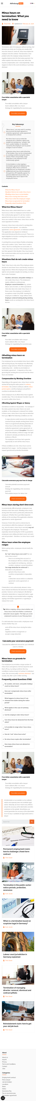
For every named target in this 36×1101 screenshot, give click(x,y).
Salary (4, 1089)
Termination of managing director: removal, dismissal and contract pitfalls (17, 990)
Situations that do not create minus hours (18, 192)
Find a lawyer (6, 1080)
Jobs (3, 1068)
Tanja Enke (7, 24)
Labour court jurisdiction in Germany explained (15, 955)
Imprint (4, 1059)
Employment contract (9, 1077)
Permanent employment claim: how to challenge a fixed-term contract (16, 851)
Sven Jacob (8, 893)
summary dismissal (25, 673)
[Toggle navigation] (2, 3)
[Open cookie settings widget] (3, 1098)
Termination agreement (9, 1095)
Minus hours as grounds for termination (17, 201)
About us (5, 1057)
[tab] (18, 685)
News (4, 1086)
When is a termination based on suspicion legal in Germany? (17, 922)
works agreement (14, 229)
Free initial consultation (18, 113)
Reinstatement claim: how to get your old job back (17, 1025)
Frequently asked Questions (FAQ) (15, 203)
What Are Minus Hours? (12, 190)
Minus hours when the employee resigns (17, 199)
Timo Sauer (8, 857)
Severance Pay (6, 1091)
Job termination (7, 1082)
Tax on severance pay (9, 1093)
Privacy (4, 1062)
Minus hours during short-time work (16, 196)
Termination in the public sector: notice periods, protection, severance (17, 887)
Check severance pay (18, 499)
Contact (4, 1066)
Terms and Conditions (9, 1064)
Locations (5, 1084)
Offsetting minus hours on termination (16, 194)
